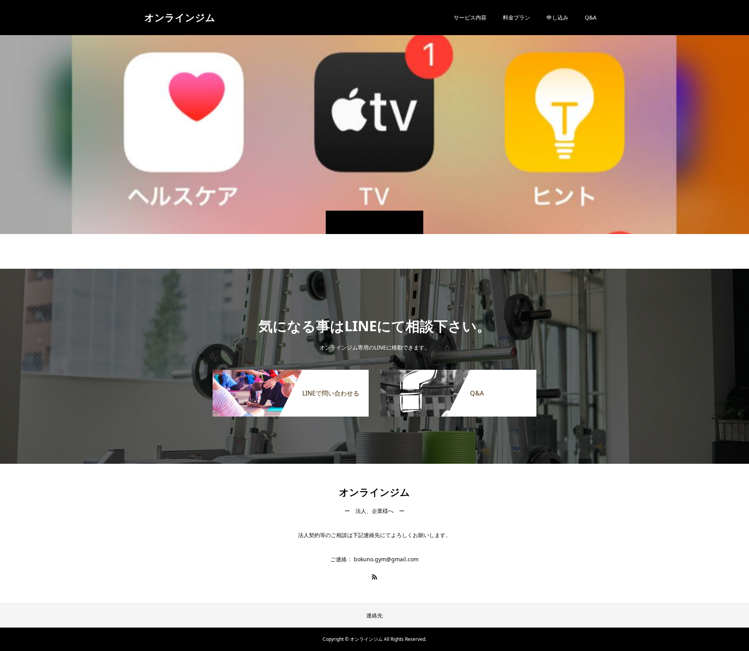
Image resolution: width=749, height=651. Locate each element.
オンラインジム (179, 17)
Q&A (590, 17)
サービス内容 (470, 17)
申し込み (557, 17)
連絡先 (374, 615)
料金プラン (516, 17)
